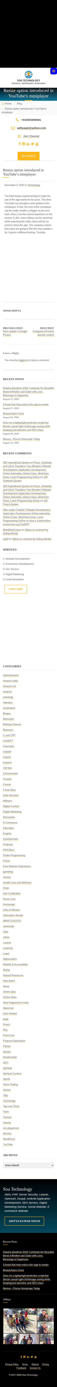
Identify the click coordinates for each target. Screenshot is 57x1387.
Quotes (7, 1051)
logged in (24, 360)
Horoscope (9, 904)
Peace (6, 1024)
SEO (5, 1062)
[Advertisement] (28, 39)
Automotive (9, 708)
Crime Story (9, 790)
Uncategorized (11, 1128)
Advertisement (11, 675)
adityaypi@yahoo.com (31, 128)
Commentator (10, 773)
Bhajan (7, 713)
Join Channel (31, 136)
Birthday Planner (12, 724)
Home (8, 103)
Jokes (6, 937)
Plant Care (9, 1035)
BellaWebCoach (12, 530)
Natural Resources (13, 975)
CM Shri (7, 768)
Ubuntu (7, 1122)
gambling (8, 871)
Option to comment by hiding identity (31, 539)
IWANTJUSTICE (12, 921)
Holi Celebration (12, 893)
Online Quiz (9, 991)
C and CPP (9, 735)
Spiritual (7, 1068)
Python (7, 1046)
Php (5, 1030)
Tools (6, 1111)
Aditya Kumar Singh (24, 1221)
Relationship (10, 1057)
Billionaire (8, 719)
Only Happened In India (16, 1002)
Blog (19, 103)
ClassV (7, 757)
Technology (34, 185)
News (6, 986)
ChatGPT (8, 740)
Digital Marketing (12, 811)
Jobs (5, 931)
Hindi (6, 888)
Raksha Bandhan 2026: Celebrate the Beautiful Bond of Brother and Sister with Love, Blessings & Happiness (28, 392)
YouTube (8, 1144)
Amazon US (9, 686)
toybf (5, 539)
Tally (5, 1095)
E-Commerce (10, 822)
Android (7, 691)
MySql (6, 970)
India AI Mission (11, 910)
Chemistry (8, 746)
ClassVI (7, 762)
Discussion (9, 817)
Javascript (8, 926)
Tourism (7, 1117)
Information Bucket (13, 915)
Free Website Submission (17, 866)
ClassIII (7, 751)
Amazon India (10, 680)
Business (8, 730)
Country (7, 779)
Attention (8, 702)
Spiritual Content (12, 1073)
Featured (28, 156)
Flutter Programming (14, 855)
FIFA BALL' (9, 850)
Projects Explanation (14, 1041)
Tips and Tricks (11, 1106)
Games (7, 877)
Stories (7, 1090)
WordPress (9, 1139)
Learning (8, 948)
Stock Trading (10, 1084)
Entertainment (10, 839)
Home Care (9, 899)
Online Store (10, 997)
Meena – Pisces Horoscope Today (21, 439)
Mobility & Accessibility (15, 964)
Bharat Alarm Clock (13, 413)
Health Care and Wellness (17, 882)
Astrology (8, 697)
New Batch (9, 981)
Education (8, 828)
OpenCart (8, 1008)
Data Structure (11, 795)
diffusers (7, 800)
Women (7, 1133)
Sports (6, 1079)
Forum (6, 861)
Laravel (7, 942)
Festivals (8, 844)
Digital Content (11, 806)
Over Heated (10, 1013)
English (7, 833)
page (6, 1019)
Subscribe (16, 589)
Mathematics (10, 959)
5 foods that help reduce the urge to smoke (26, 404)
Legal (6, 953)
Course (7, 784)
